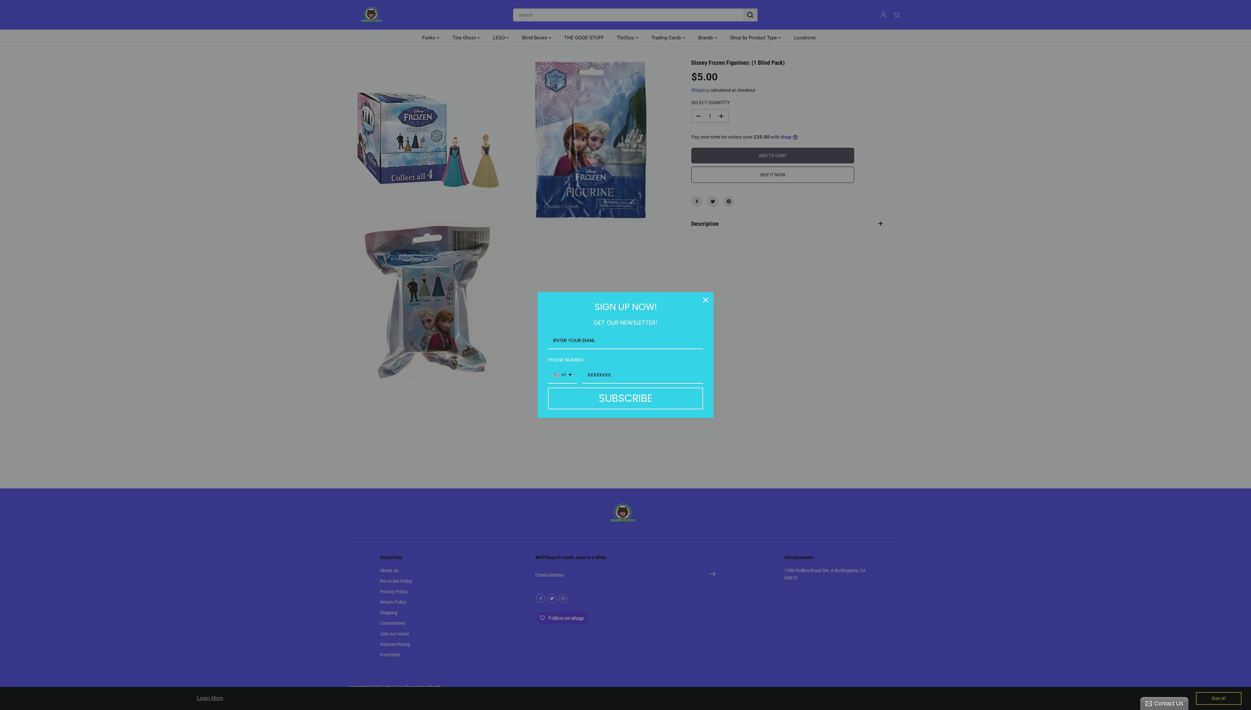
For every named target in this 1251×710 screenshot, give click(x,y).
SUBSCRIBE (626, 398)
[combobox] (562, 375)
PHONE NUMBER (565, 359)
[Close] (705, 300)
